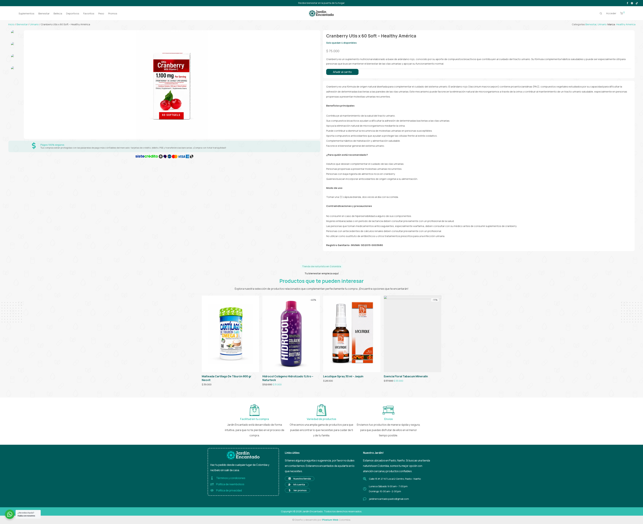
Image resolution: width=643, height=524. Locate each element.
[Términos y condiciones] (212, 478)
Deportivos (72, 13)
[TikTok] (637, 3)
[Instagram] (632, 3)
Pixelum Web (330, 519)
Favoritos (88, 13)
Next (316, 84)
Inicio (11, 24)
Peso (101, 13)
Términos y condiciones (230, 478)
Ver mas (205, 384)
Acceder (611, 13)
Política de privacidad (229, 490)
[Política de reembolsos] (212, 484)
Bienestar (44, 13)
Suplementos (26, 13)
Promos (112, 13)
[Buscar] (601, 13)
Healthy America (625, 24)
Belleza (58, 13)
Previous (27, 84)
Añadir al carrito (342, 72)
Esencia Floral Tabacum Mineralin (406, 376)
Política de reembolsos (230, 484)
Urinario (34, 24)
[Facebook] (627, 3)
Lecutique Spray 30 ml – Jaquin (343, 376)
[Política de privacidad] (212, 490)
